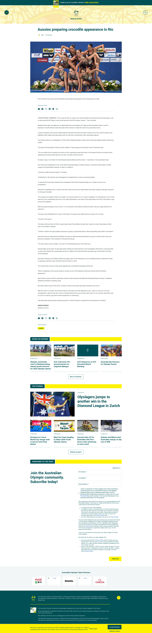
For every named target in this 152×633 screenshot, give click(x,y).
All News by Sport (76, 452)
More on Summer (76, 377)
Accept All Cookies (115, 627)
